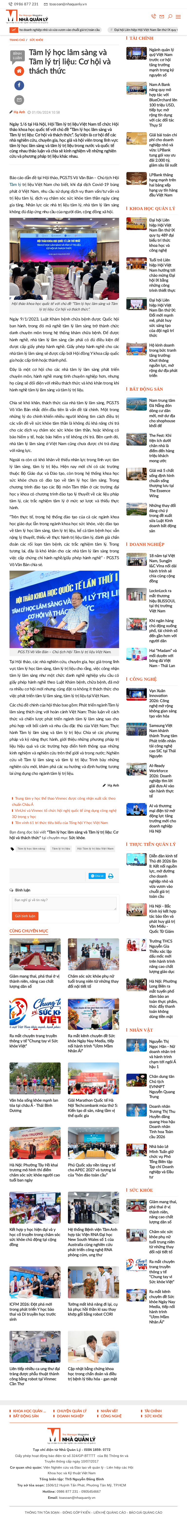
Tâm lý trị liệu (61, 848)
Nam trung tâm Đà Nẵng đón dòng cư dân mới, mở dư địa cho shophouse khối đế (162, 413)
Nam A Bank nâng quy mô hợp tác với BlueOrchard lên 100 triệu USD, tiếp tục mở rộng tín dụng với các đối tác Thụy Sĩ (163, 105)
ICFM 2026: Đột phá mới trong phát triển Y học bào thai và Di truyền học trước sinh (32, 1311)
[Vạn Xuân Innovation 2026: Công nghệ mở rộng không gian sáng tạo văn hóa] (136, 694)
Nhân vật (141, 1030)
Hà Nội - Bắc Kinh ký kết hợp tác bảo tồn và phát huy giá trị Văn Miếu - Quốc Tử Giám (162, 918)
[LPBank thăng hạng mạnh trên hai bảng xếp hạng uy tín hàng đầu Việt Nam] (136, 178)
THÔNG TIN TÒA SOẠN (42, 1512)
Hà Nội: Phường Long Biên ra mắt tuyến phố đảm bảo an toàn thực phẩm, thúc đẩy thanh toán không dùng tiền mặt (163, 999)
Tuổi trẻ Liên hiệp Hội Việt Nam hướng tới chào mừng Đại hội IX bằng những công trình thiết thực (162, 275)
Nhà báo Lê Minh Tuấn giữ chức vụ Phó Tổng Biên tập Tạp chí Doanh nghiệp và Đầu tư (161, 1162)
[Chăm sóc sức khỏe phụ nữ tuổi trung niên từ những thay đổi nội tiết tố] (136, 1235)
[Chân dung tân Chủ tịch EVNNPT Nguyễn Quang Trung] (136, 1080)
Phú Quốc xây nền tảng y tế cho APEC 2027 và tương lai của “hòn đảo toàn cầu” (92, 1170)
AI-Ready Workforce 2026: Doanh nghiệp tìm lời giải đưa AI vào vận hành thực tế (161, 781)
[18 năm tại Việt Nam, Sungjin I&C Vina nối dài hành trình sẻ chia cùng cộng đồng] (136, 559)
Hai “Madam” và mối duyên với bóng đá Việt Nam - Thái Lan (163, 658)
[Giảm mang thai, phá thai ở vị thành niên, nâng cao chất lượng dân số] (136, 1205)
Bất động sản (146, 389)
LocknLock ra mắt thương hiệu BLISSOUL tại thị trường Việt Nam (162, 601)
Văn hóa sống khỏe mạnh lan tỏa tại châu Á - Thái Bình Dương (33, 1105)
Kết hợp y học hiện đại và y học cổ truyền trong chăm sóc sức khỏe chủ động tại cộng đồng (34, 1237)
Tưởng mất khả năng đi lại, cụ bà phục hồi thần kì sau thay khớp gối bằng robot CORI (93, 1309)
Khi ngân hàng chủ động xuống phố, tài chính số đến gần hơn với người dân (163, 631)
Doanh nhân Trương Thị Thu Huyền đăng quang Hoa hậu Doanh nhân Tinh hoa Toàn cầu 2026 (162, 1122)
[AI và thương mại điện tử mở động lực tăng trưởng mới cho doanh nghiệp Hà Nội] (136, 809)
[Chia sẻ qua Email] (19, 100)
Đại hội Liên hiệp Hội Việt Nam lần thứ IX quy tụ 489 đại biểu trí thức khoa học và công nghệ (162, 235)
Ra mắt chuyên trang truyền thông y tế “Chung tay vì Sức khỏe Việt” (33, 1041)
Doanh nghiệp (147, 544)
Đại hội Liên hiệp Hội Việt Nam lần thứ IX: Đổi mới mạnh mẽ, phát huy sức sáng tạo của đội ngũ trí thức (162, 318)
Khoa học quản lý (152, 208)
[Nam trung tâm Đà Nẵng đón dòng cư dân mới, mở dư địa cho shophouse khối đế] (136, 404)
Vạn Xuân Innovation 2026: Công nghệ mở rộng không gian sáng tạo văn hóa (163, 703)
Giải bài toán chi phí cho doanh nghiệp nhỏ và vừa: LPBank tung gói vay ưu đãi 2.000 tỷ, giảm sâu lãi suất (163, 150)
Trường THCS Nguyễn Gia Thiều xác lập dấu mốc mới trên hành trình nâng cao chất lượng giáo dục (162, 956)
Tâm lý (15, 185)
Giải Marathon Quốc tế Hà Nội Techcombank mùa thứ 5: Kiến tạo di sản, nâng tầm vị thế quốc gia (93, 1107)
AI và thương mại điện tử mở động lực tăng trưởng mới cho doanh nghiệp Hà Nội (162, 818)
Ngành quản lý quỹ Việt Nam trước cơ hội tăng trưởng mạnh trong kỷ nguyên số (161, 62)
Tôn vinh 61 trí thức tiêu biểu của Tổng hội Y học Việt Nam (61, 823)
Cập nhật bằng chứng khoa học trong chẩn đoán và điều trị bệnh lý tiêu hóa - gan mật (92, 1374)
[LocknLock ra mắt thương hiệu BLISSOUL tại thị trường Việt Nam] (136, 594)
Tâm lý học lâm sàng (31, 848)
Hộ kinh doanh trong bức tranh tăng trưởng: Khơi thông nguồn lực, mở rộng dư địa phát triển (163, 360)
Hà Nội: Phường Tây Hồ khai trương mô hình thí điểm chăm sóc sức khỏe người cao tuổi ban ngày (34, 1172)
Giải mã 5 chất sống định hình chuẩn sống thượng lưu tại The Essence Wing (161, 483)
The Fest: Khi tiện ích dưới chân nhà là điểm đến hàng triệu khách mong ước (161, 448)
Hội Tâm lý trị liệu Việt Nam (95, 848)
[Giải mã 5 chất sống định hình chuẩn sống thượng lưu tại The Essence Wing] (136, 474)
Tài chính (141, 38)
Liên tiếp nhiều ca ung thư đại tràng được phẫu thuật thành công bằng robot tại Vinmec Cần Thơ (34, 1376)
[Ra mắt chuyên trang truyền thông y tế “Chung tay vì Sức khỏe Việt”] (136, 1265)
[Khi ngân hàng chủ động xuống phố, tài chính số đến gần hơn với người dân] (136, 624)
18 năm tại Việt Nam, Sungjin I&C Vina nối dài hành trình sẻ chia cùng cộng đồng (163, 568)
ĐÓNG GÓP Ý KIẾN (76, 1512)
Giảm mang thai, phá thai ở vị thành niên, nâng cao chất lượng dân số (34, 981)
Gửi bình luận (25, 916)
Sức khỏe (141, 1190)
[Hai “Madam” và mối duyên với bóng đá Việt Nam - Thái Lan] (136, 654)
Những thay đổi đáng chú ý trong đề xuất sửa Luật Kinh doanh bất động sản (162, 518)
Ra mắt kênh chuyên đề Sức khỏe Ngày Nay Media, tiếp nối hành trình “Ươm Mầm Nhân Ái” (91, 1043)
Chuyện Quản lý (71, 1411)
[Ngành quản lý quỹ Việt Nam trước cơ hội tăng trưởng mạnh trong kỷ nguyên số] (136, 53)
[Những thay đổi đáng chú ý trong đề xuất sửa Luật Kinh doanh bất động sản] (136, 509)
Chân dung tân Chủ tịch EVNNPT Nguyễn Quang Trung (162, 1087)
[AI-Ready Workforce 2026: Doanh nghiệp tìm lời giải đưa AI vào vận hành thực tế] (136, 769)
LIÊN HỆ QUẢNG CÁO (110, 1512)
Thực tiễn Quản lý (153, 844)
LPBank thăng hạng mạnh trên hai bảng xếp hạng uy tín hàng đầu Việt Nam (163, 185)
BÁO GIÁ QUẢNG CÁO (145, 1512)
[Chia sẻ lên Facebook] (19, 85)
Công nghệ (143, 679)
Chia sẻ (98, 876)
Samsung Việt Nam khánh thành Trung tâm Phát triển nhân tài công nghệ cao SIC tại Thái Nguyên (163, 741)
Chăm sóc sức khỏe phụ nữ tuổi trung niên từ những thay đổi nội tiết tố (93, 981)
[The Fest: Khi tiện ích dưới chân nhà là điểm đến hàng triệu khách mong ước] (136, 439)
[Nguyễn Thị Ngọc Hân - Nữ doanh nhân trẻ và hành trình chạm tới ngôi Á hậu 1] (136, 1045)
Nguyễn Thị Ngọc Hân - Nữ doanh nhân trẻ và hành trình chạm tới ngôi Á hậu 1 (162, 1054)
